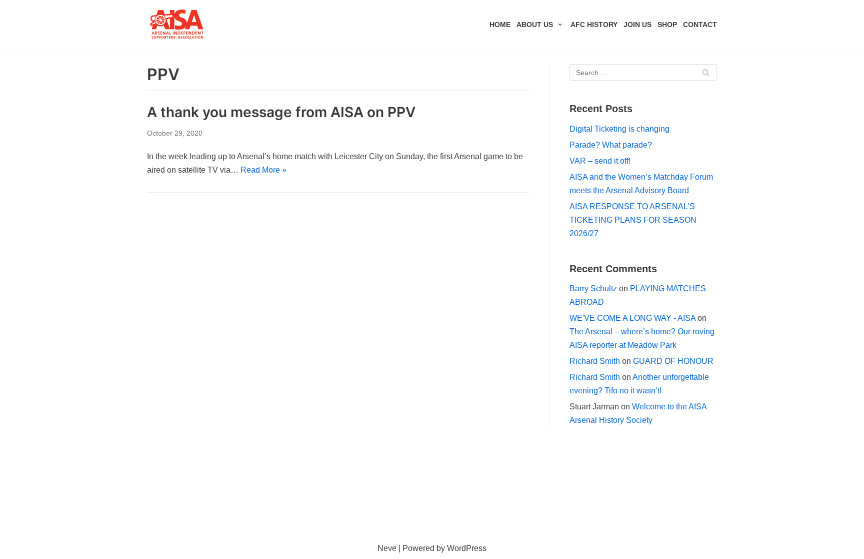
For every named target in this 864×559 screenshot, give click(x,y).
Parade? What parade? (611, 145)
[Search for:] (643, 72)
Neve (387, 548)
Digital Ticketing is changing (620, 129)
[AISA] (177, 24)
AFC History (594, 25)
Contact (700, 25)
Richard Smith (595, 361)
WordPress (466, 548)
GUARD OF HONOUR (673, 361)
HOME (500, 25)
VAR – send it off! (600, 161)
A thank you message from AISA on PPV (281, 112)
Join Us (638, 25)
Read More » (263, 170)
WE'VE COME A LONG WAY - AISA (633, 318)
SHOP (667, 25)
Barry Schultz (593, 288)
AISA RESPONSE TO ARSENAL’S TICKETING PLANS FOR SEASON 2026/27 (633, 220)
